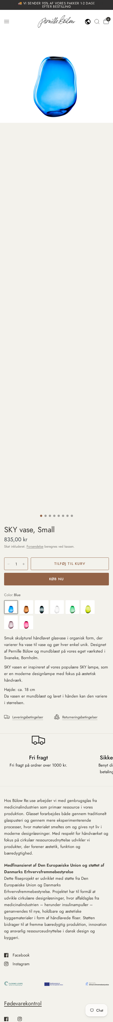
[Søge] (96, 21)
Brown (26, 607)
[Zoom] (56, 66)
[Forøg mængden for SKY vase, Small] (23, 564)
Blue (11, 607)
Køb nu (56, 579)
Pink (26, 622)
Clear (57, 607)
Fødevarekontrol (23, 1003)
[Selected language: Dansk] (87, 21)
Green (72, 607)
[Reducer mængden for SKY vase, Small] (8, 564)
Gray (42, 607)
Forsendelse (35, 546)
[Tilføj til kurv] (70, 563)
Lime (88, 607)
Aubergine (11, 622)
